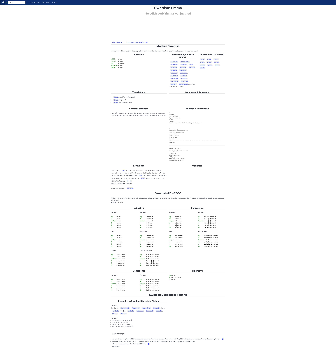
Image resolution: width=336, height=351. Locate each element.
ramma (209, 62)
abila (191, 64)
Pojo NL (115, 313)
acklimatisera (183, 84)
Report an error (116, 346)
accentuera (174, 81)
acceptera (184, 81)
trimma (202, 68)
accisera (173, 84)
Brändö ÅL (140, 311)
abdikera (184, 64)
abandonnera (185, 62)
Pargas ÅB (149, 311)
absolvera (174, 73)
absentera (183, 70)
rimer (143, 178)
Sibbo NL (123, 313)
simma (217, 65)
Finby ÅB (159, 311)
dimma (202, 59)
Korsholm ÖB (125, 308)
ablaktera (174, 67)
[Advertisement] (163, 27)
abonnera (183, 67)
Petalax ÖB (135, 308)
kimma (216, 59)
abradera (174, 70)
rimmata (130, 188)
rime (123, 170)
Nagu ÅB (156, 308)
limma (202, 62)
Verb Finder (46, 2)
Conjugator (33, 2)
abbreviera (174, 64)
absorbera (183, 73)
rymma (210, 65)
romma (202, 65)
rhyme (116, 97)
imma (209, 59)
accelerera (174, 78)
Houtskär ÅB (146, 308)
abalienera (174, 62)
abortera (192, 67)
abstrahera (174, 76)
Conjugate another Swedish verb (137, 42)
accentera (184, 78)
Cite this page (117, 42)
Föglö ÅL (116, 311)
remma (216, 62)
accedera (184, 76)
